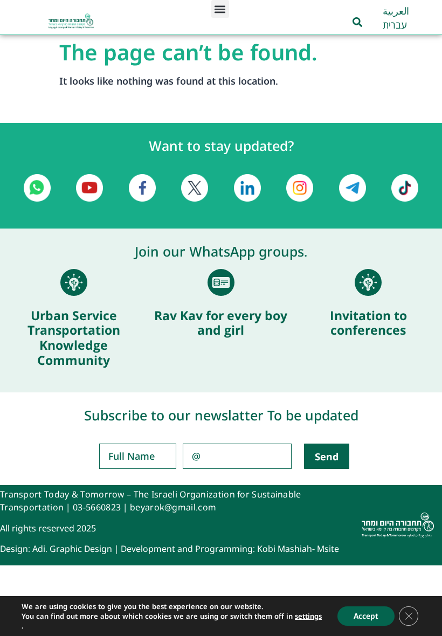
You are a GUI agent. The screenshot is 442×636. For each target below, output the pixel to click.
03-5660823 (97, 507)
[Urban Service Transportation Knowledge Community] (73, 282)
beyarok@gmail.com (173, 507)
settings (308, 616)
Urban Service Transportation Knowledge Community (73, 338)
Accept (366, 616)
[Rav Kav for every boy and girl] (221, 282)
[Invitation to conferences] (368, 282)
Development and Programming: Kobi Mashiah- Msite (230, 549)
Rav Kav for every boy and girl (220, 323)
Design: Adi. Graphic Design (56, 549)
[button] (220, 9)
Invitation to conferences (368, 323)
